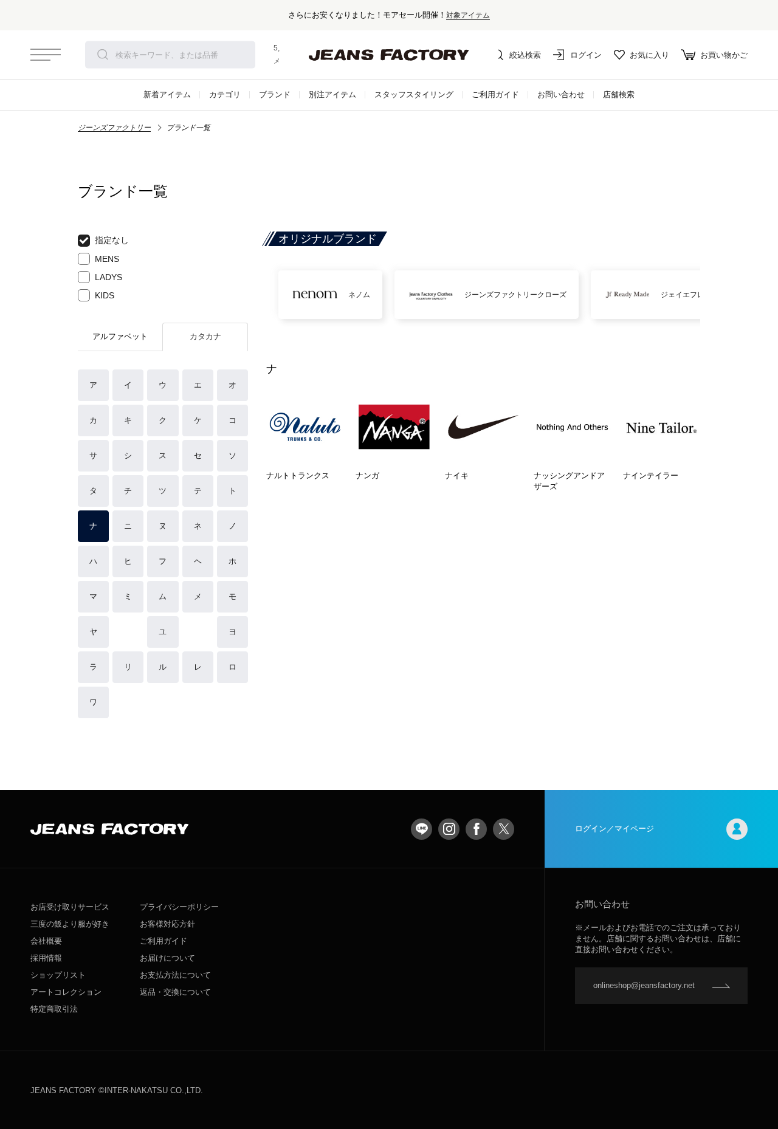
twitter (503, 829)
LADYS (108, 277)
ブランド (275, 94)
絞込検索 (525, 55)
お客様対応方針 (167, 923)
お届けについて (167, 958)
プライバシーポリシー (179, 906)
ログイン (586, 55)
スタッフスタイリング (413, 94)
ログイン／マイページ (614, 828)
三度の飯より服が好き (69, 923)
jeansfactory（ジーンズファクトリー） (389, 55)
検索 (102, 54)
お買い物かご (724, 55)
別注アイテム (332, 94)
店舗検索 (619, 94)
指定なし (112, 240)
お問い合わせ (561, 94)
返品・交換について (175, 992)
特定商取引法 (54, 1009)
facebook (476, 829)
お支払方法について (175, 975)
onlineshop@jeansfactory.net (644, 985)
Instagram (449, 829)
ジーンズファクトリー (114, 127)
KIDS (104, 295)
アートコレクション (66, 992)
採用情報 (46, 958)
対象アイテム (468, 15)
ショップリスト (58, 975)
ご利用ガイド (495, 94)
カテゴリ (225, 94)
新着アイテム (167, 94)
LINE (421, 829)
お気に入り (649, 55)
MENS (107, 259)
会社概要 (46, 940)
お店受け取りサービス (69, 906)
